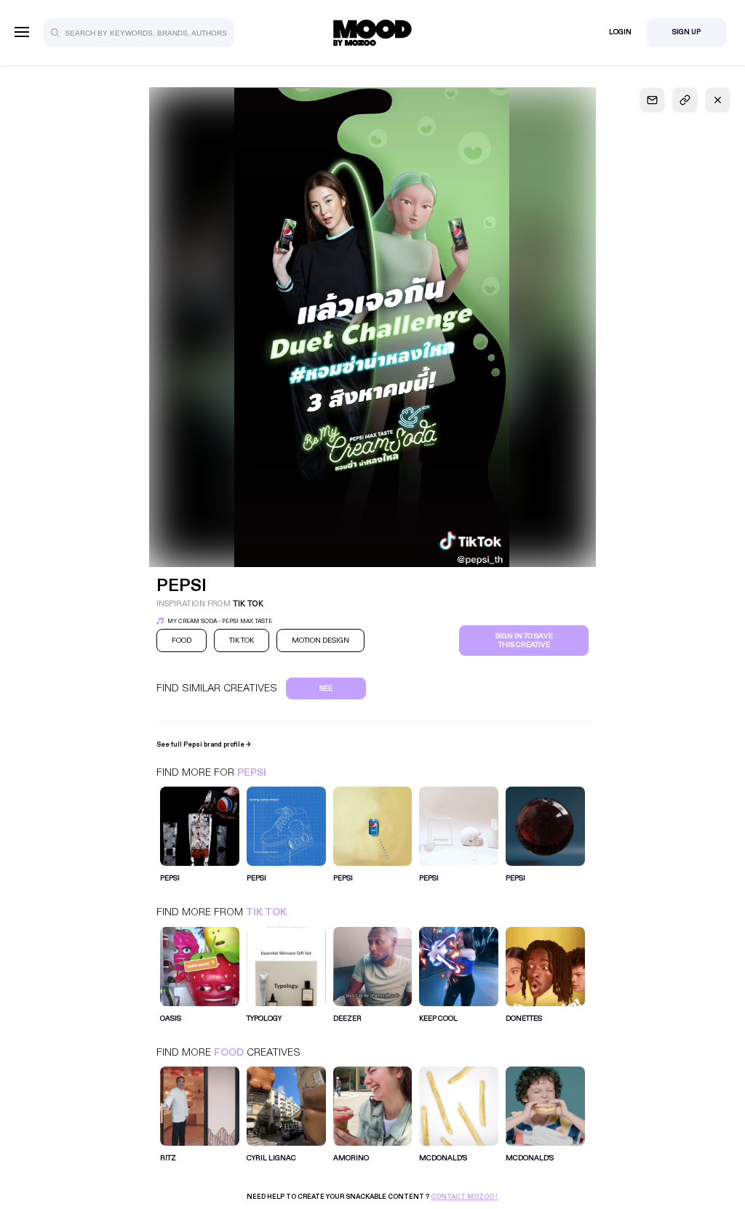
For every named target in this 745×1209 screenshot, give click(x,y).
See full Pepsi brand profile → (203, 744)
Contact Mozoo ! (464, 1196)
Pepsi (251, 772)
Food (229, 1052)
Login (620, 32)
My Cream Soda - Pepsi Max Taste (219, 621)
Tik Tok (266, 912)
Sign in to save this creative (524, 640)
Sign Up (686, 32)
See (325, 688)
